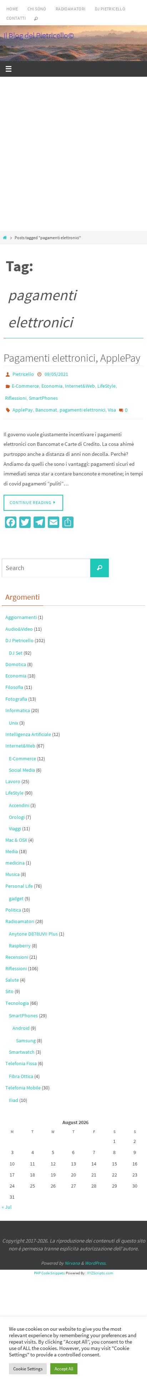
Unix (13, 716)
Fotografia (16, 692)
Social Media (22, 763)
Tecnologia (17, 996)
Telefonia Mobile (23, 1080)
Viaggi (15, 821)
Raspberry (20, 938)
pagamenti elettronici (82, 405)
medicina (15, 856)
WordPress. (95, 1256)
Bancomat (46, 405)
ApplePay (22, 405)
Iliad (13, 1093)
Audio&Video (19, 622)
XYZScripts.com (100, 1266)
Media (11, 844)
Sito (9, 984)
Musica (12, 867)
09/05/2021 (56, 374)
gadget (16, 891)
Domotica (15, 657)
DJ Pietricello (110, 8)
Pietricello (23, 374)
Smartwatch (22, 1045)
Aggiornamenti (21, 610)
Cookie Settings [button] (27, 1369)
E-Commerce (25, 384)
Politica (13, 903)
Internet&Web (80, 384)
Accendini (19, 798)
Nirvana (72, 1256)
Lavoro (12, 774)
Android (21, 1021)
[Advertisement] (73, 153)
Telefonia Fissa (21, 1056)
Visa (112, 405)
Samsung (26, 1034)
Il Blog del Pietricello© (39, 35)
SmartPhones (43, 394)
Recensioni (16, 950)
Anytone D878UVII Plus (33, 927)
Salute (12, 973)
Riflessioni (15, 394)
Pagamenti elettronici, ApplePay (72, 357)
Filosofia (14, 680)
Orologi (17, 810)
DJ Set (15, 646)
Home (12, 8)
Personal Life (19, 879)
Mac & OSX (16, 833)
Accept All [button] (64, 1369)
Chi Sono (36, 8)
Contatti (16, 18)
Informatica (17, 703)
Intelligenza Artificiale (28, 727)
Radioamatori (71, 8)
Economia (51, 384)
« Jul (7, 1200)
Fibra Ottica (21, 1069)
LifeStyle (106, 384)
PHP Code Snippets (49, 1266)
